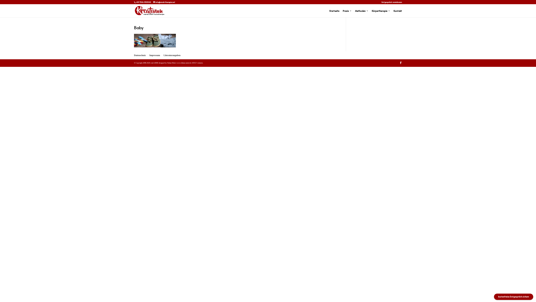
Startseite (334, 11)
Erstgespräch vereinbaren (392, 2)
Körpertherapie (379, 11)
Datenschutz (140, 55)
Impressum (154, 55)
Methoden (360, 11)
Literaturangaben (172, 55)
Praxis (346, 11)
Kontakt (398, 11)
